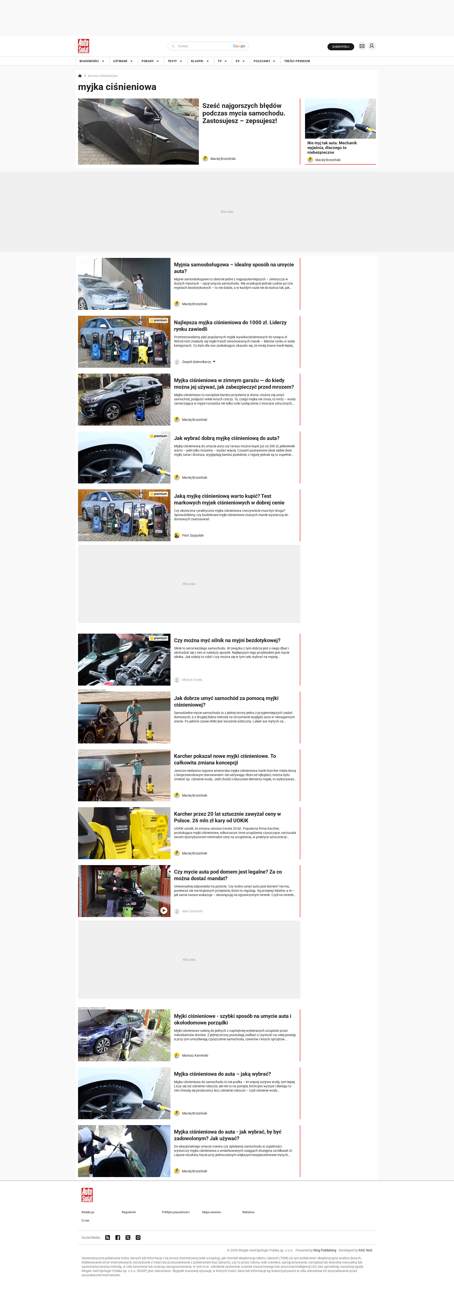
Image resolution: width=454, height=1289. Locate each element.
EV (238, 61)
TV (220, 61)
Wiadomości (89, 61)
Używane (120, 61)
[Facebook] (117, 1237)
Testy (172, 61)
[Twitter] (128, 1237)
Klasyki (197, 61)
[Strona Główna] (83, 46)
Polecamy (262, 61)
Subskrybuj (340, 46)
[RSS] (107, 1237)
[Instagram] (138, 1237)
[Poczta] (362, 46)
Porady (148, 61)
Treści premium (297, 61)
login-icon (371, 46)
